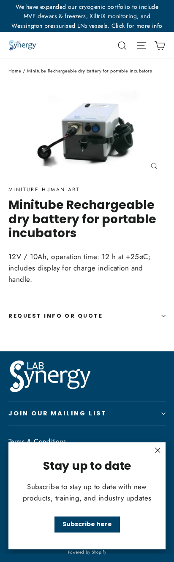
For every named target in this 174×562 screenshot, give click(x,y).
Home (15, 70)
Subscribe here (87, 524)
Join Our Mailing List (57, 413)
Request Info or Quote (55, 315)
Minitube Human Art (44, 189)
